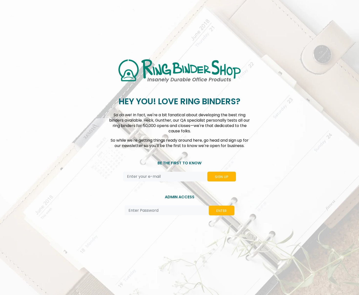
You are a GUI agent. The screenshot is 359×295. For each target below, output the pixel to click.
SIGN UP (221, 176)
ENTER (221, 210)
